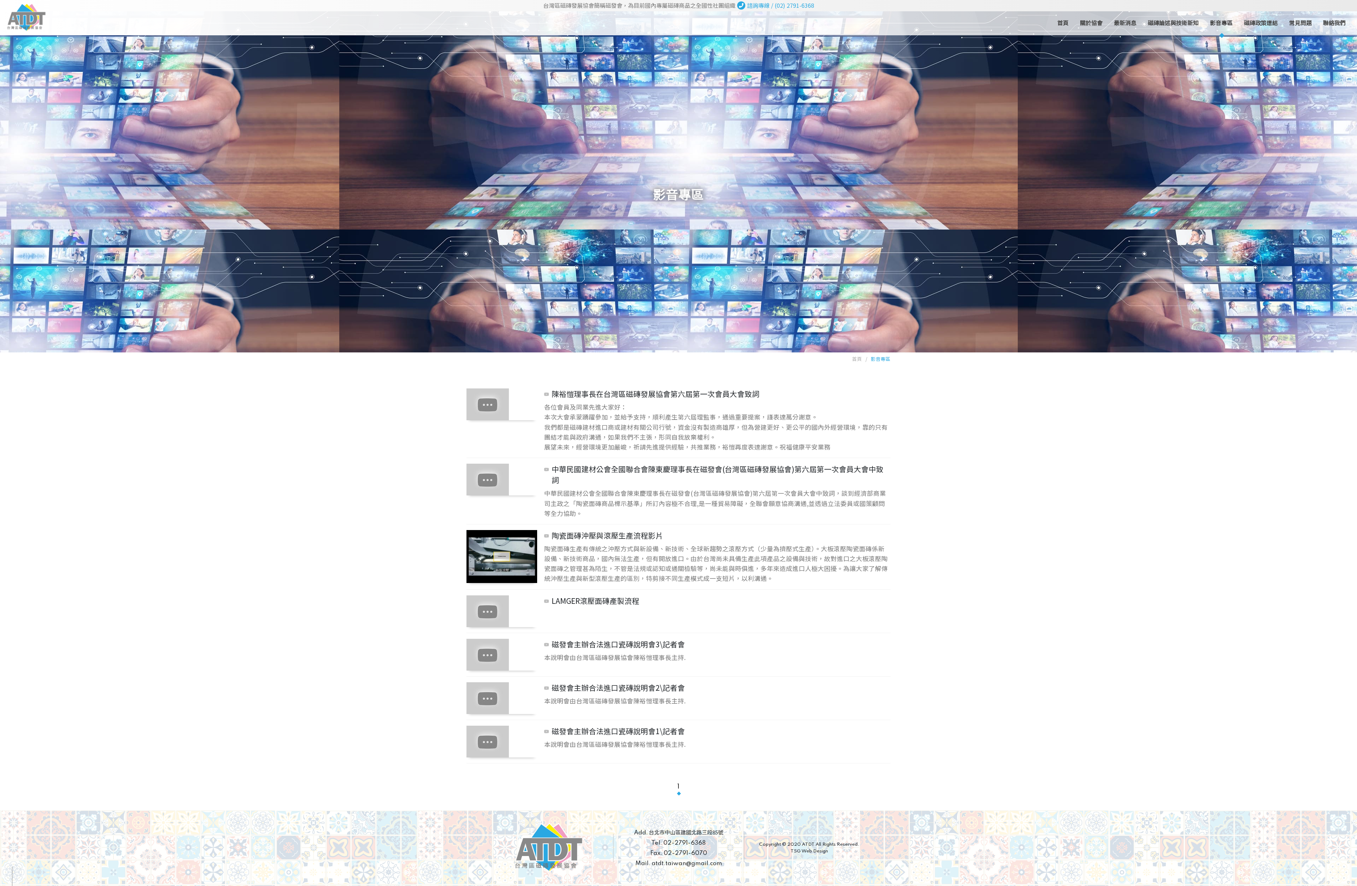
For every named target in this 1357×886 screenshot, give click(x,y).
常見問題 (1300, 22)
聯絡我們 (1334, 22)
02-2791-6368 (678, 843)
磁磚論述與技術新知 (1173, 22)
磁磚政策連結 (1261, 22)
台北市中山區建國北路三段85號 (678, 832)
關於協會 (1091, 22)
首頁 (1063, 22)
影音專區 (1221, 22)
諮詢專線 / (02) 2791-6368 (780, 5)
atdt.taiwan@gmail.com (678, 864)
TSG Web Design (809, 851)
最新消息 (1125, 22)
